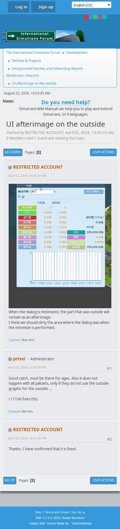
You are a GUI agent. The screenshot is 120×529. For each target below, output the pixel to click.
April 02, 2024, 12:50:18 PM (27, 367)
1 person (14, 340)
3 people (14, 411)
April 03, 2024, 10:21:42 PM (27, 438)
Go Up (10, 480)
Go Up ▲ (78, 512)
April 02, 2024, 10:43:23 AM (27, 175)
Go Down (13, 152)
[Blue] (91, 17)
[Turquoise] (104, 17)
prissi (19, 359)
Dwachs (32, 75)
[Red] (86, 17)
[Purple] (100, 17)
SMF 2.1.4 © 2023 (47, 517)
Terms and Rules (57, 512)
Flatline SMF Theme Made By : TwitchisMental (60, 523)
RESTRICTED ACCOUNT (38, 167)
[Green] (95, 17)
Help (38, 512)
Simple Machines (73, 517)
